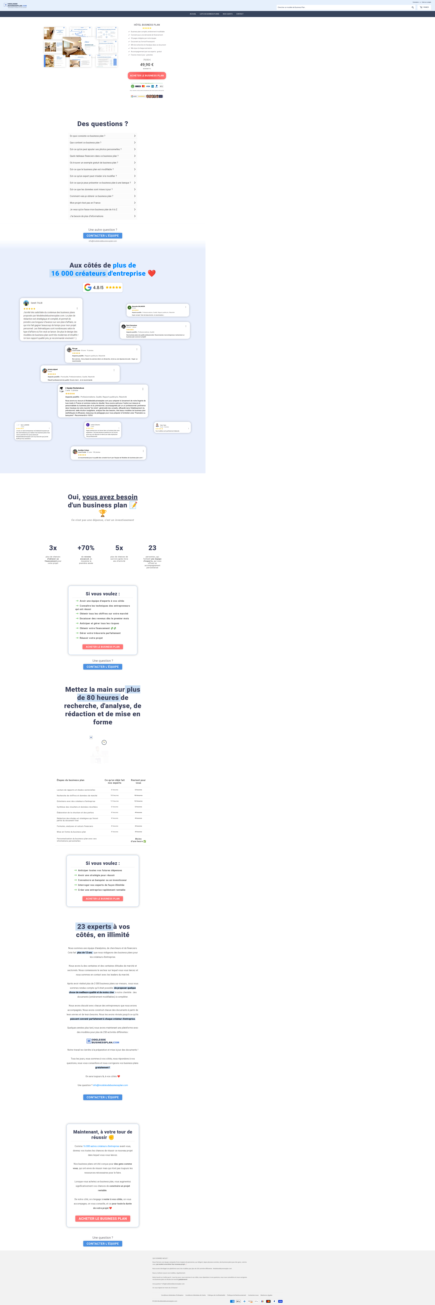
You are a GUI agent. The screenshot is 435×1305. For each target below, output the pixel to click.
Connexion (416, 2)
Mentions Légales (266, 1295)
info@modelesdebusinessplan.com (110, 1085)
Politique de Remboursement (236, 1295)
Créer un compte (426, 2)
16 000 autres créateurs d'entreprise (101, 1146)
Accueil (193, 14)
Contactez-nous (253, 1295)
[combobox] (346, 7)
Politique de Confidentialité (216, 1295)
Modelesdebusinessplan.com (167, 1301)
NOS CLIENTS (228, 14)
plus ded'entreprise (97, 269)
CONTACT (240, 14)
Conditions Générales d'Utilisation (172, 1295)
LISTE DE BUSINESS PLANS (209, 14)
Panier (426, 7)
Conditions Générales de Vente (195, 1295)
